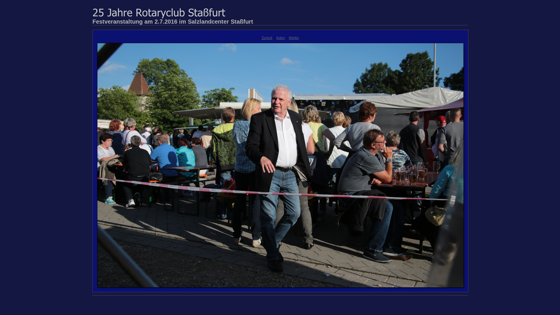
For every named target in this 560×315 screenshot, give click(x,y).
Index (280, 38)
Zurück (267, 38)
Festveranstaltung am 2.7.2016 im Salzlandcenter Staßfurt (172, 21)
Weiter (294, 38)
